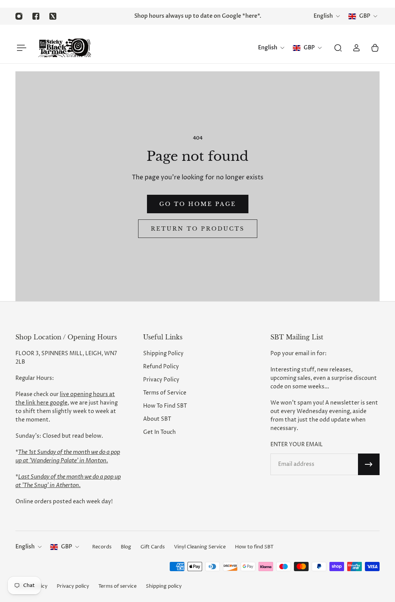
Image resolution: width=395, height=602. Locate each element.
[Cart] (375, 47)
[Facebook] (35, 16)
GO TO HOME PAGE (197, 204)
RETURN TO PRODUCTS (198, 228)
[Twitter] (52, 16)
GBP (66, 546)
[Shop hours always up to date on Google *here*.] (197, 16)
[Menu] (20, 47)
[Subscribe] (369, 464)
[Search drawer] (338, 47)
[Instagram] (18, 16)
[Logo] (64, 48)
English (25, 546)
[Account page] (356, 47)
